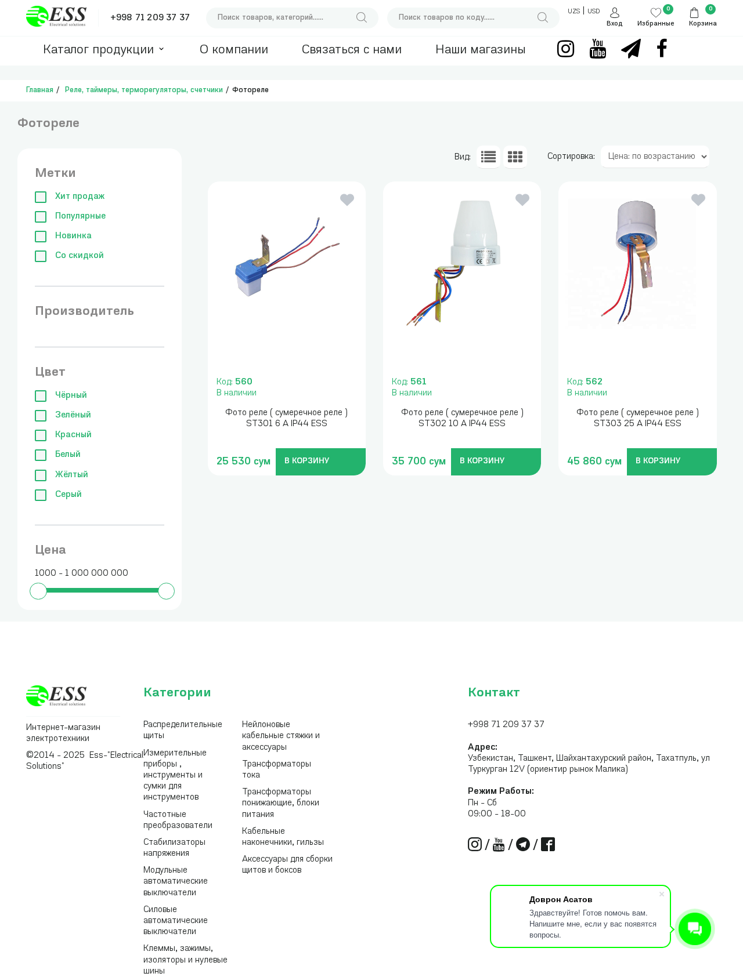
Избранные (656, 24)
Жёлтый (71, 475)
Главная (39, 90)
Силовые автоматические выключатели (175, 921)
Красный (73, 435)
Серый (68, 495)
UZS (574, 12)
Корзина (703, 24)
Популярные (80, 216)
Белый (68, 455)
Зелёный (73, 415)
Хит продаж (79, 197)
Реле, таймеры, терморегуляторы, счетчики (144, 90)
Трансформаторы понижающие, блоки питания (280, 803)
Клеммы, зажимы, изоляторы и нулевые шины (185, 960)
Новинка (73, 236)
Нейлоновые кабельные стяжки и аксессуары (281, 736)
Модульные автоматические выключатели (175, 881)
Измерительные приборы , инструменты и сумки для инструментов (175, 775)
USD (593, 12)
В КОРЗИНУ (307, 461)
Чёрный (71, 395)
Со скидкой (79, 256)
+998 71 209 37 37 (150, 18)
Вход (615, 24)
